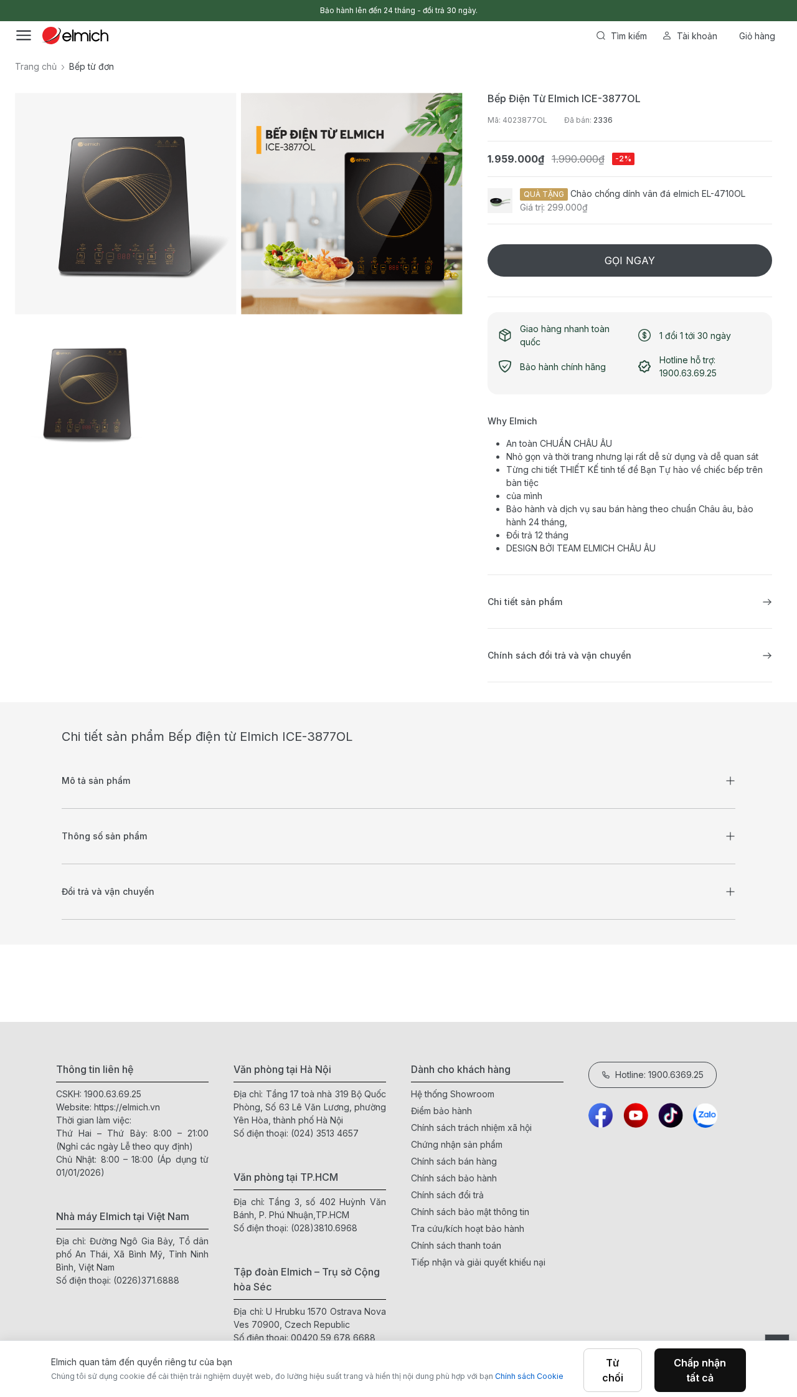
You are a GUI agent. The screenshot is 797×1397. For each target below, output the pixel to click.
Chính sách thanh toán (456, 1245)
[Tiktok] (670, 1115)
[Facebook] (600, 1115)
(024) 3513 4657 (325, 1133)
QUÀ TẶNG (544, 194)
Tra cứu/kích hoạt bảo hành (467, 1228)
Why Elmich (512, 421)
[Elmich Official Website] (75, 35)
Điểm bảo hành (441, 1110)
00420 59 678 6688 (333, 1337)
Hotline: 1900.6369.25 (659, 1074)
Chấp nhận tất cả (700, 1370)
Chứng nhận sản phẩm (456, 1144)
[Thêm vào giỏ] (155, 428)
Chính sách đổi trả (447, 1195)
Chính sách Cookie (529, 1376)
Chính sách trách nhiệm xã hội (471, 1127)
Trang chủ (36, 66)
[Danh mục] (23, 35)
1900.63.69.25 (112, 1094)
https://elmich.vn (127, 1107)
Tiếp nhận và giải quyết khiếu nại (478, 1262)
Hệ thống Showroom (452, 1094)
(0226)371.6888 (146, 1280)
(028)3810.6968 (324, 1228)
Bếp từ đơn (91, 66)
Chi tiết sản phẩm (525, 601)
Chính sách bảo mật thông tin (470, 1211)
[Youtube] (635, 1115)
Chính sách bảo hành (454, 1178)
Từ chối (612, 1370)
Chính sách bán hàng (454, 1161)
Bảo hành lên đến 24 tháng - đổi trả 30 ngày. (399, 10)
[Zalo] (705, 1115)
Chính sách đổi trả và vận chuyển (559, 655)
